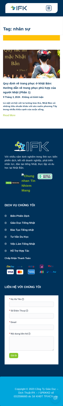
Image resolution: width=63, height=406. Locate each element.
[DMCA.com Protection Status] (12, 183)
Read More (9, 115)
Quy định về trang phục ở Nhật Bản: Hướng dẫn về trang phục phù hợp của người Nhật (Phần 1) (29, 88)
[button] (51, 8)
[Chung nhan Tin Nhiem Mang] (29, 190)
